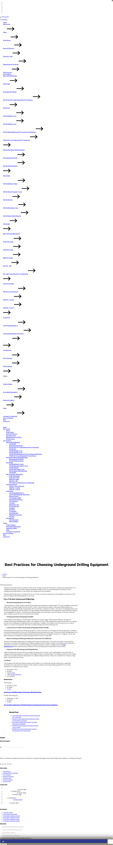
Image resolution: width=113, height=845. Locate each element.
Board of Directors (8, 48)
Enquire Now (3, 844)
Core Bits (12, 503)
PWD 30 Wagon (7, 366)
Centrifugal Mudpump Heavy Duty (13, 333)
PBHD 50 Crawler (8, 258)
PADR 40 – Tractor (8, 308)
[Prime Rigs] (5, 17)
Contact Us (6, 421)
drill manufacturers (15, 674)
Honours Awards (8, 780)
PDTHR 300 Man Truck (9, 124)
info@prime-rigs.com (18, 15)
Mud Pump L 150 (14, 505)
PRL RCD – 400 (7, 266)
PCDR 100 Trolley (8, 250)
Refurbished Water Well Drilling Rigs (14, 150)
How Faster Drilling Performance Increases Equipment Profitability (24, 723)
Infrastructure (7, 72)
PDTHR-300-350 (7, 200)
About (5, 32)
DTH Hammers (13, 501)
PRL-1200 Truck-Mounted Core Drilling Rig (15, 274)
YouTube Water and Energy (9, 832)
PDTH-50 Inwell (7, 358)
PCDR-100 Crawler (8, 242)
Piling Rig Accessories (15, 515)
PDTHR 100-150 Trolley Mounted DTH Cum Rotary (18, 100)
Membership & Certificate (11, 64)
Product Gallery (7, 384)
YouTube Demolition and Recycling (11, 835)
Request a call (4, 424)
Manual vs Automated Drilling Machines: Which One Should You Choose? (25, 719)
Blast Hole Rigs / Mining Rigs (11, 234)
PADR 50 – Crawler (8, 300)
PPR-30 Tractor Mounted (10, 292)
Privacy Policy (7, 781)
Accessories (6, 317)
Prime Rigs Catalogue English (11, 816)
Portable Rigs (7, 350)
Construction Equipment (10, 814)
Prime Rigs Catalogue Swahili (11, 821)
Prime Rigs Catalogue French (11, 817)
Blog (4, 420)
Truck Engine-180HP (15, 498)
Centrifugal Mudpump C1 (10, 325)
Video (4, 408)
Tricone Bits (12, 511)
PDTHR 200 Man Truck (9, 116)
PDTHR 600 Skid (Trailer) (10, 184)
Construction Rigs (8, 284)
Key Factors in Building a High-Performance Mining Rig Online (22, 692)
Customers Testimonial (10, 416)
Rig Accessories (13, 496)
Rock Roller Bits (13, 513)
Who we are (6, 24)
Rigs (4, 576)
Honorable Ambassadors (10, 392)
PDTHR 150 (6, 108)
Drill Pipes (12, 510)
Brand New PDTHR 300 (9, 92)
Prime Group (7, 40)
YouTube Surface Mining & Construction (12, 829)
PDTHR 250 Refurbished (10, 166)
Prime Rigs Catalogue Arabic (11, 819)
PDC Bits (11, 516)
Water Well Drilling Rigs (10, 76)
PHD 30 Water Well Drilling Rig (12, 216)
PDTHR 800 (6, 224)
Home (5, 22)
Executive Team (8, 56)
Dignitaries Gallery (8, 400)
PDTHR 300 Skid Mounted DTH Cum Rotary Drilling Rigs (19, 132)
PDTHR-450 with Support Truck (12, 192)
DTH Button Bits (14, 506)
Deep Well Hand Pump (15, 499)
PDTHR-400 (6, 84)
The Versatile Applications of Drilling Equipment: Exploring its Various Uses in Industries (31, 705)
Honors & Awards (8, 418)
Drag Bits (12, 508)
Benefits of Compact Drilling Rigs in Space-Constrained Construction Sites (24, 730)
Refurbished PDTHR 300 (10, 158)
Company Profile (8, 812)
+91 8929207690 (4, 15)
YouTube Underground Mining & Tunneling (12, 826)
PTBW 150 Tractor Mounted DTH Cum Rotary (16, 140)
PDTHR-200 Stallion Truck (10, 208)
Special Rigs (6, 176)
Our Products (7, 74)
